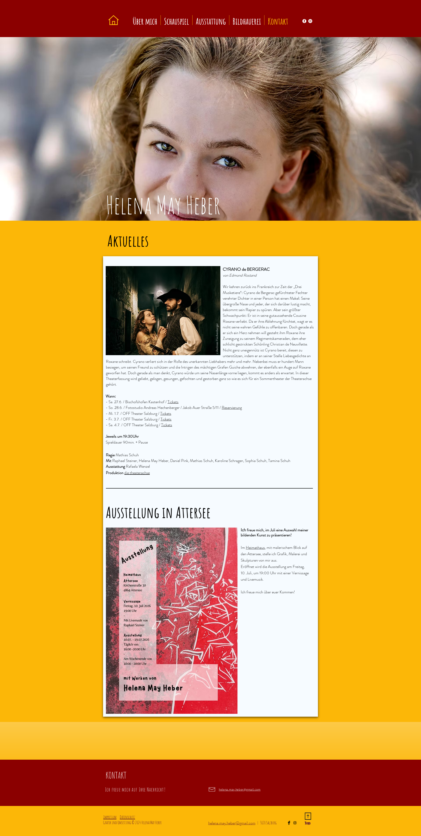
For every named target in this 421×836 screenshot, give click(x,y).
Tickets (165, 413)
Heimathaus (255, 547)
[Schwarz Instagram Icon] (295, 823)
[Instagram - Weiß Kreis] (310, 21)
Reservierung (232, 407)
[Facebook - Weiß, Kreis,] (304, 21)
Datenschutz (127, 817)
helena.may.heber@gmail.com (231, 823)
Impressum (109, 817)
